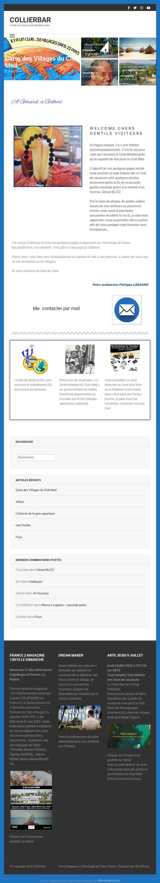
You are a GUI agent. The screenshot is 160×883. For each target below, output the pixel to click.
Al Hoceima (126, 75)
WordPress (142, 866)
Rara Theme (108, 866)
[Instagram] (141, 8)
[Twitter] (135, 8)
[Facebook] (129, 8)
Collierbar (30, 20)
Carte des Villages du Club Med (41, 62)
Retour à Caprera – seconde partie (64, 605)
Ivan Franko (23, 525)
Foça (19, 537)
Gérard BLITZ (90, 72)
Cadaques (35, 581)
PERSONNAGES (93, 67)
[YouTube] (148, 8)
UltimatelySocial (109, 880)
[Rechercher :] (36, 457)
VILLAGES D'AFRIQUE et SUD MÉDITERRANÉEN (135, 46)
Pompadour (88, 50)
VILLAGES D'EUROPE (95, 44)
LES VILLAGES (14, 50)
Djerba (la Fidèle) (129, 53)
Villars (20, 502)
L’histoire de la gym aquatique (35, 513)
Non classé (35, 50)
